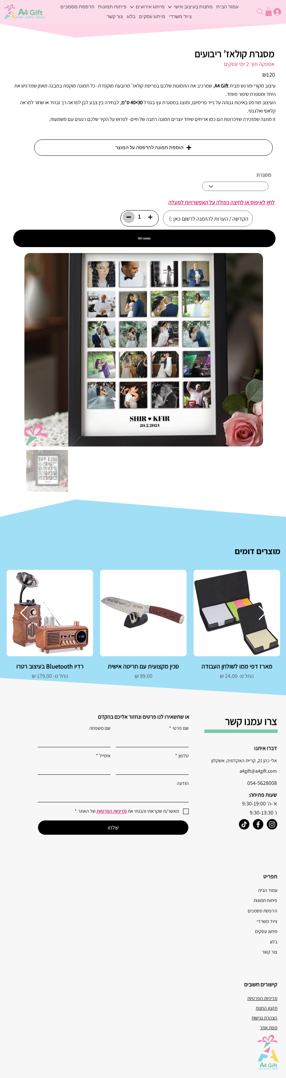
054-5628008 (262, 783)
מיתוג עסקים (266, 931)
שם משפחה (100, 728)
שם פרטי (179, 728)
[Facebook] (258, 824)
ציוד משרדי (267, 921)
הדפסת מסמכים (262, 911)
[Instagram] (272, 824)
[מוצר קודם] (262, 613)
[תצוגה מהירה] (237, 613)
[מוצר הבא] (24, 613)
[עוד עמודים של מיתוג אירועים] (132, 7)
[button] (153, 147)
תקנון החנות (266, 1008)
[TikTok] (244, 824)
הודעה (183, 783)
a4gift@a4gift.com (258, 771)
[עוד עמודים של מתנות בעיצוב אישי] (170, 7)
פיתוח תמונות (265, 900)
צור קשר (269, 952)
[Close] (150, 217)
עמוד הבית (267, 890)
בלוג (273, 942)
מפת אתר (268, 1027)
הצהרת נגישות (264, 1018)
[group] (143, 629)
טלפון (182, 755)
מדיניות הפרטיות (262, 998)
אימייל (103, 755)
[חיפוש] (259, 11)
